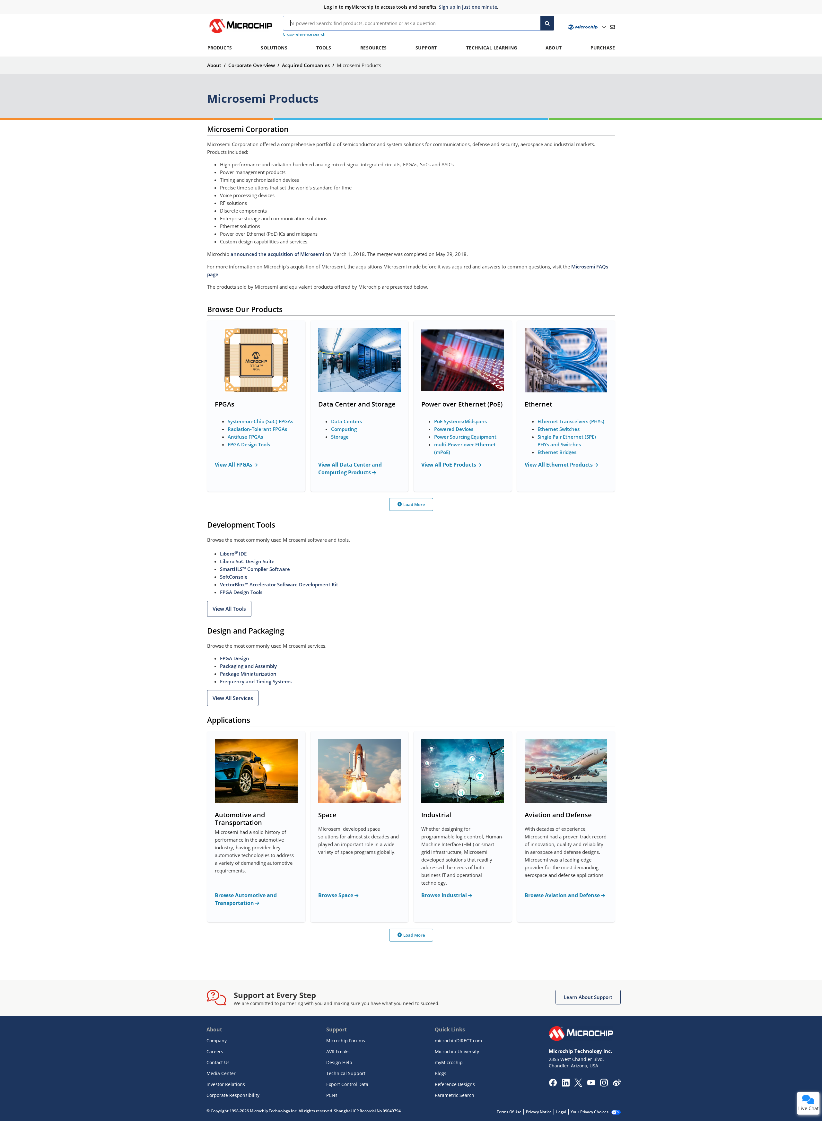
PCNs (331, 1095)
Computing (344, 429)
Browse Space (336, 895)
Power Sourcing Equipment (465, 437)
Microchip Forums (345, 1041)
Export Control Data (347, 1084)
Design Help (339, 1062)
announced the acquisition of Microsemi (277, 254)
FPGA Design (234, 658)
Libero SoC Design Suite (247, 561)
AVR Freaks (338, 1051)
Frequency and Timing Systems (256, 681)
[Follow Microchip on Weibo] (617, 1084)
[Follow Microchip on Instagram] (604, 1085)
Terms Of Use (509, 1112)
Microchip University (457, 1051)
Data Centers (346, 421)
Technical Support (345, 1073)
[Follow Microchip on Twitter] (578, 1085)
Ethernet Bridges (557, 452)
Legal (561, 1112)
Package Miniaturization (248, 673)
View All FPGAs (234, 464)
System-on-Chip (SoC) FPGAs (260, 421)
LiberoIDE (233, 553)
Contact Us (218, 1062)
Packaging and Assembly (248, 666)
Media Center (221, 1073)
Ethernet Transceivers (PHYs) (571, 421)
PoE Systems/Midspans (460, 421)
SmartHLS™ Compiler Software (255, 569)
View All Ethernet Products (559, 464)
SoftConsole (234, 577)
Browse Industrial (444, 895)
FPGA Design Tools (249, 444)
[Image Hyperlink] (240, 33)
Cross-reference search (304, 34)
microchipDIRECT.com (458, 1041)
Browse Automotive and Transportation (246, 899)
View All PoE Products (449, 464)
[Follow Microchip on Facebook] (553, 1085)
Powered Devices (453, 429)
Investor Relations (225, 1084)
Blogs (440, 1073)
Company (216, 1041)
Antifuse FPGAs (245, 437)
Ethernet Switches (559, 429)
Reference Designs (455, 1084)
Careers (214, 1051)
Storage (340, 437)
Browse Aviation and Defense (563, 895)
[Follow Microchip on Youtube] (591, 1083)
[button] (229, 609)
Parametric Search (454, 1095)
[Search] (547, 23)
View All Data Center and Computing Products (350, 468)
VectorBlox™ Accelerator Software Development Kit (279, 584)
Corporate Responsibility (232, 1095)
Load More (414, 504)
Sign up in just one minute (468, 7)
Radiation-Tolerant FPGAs (257, 429)
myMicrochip (449, 1062)
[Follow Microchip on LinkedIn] (566, 1085)
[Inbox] (612, 27)
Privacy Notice (539, 1112)
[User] (586, 27)
